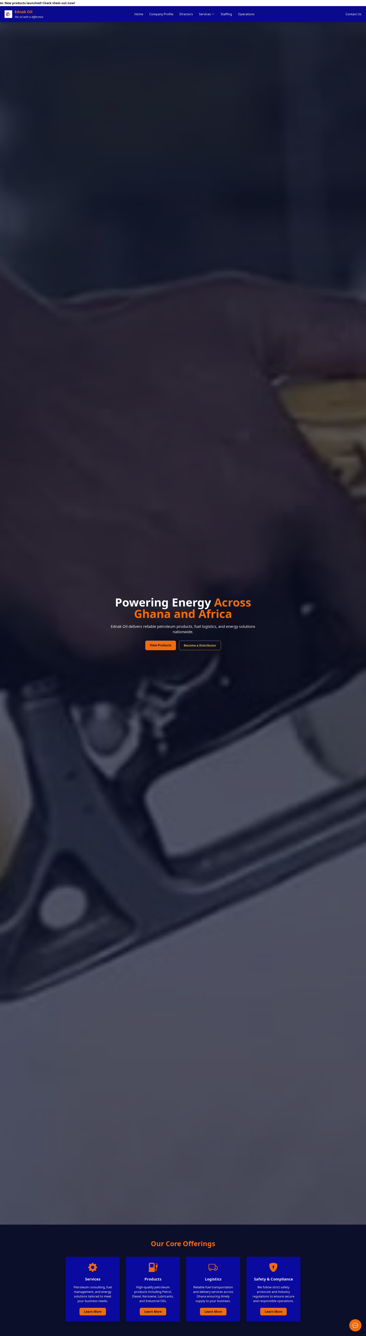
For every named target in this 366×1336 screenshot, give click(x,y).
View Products (160, 645)
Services (205, 14)
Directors (186, 14)
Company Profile (161, 14)
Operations (246, 14)
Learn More (92, 1311)
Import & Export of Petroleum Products (216, 26)
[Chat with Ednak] (355, 1325)
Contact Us (353, 14)
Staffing (226, 14)
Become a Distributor (200, 645)
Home (138, 14)
